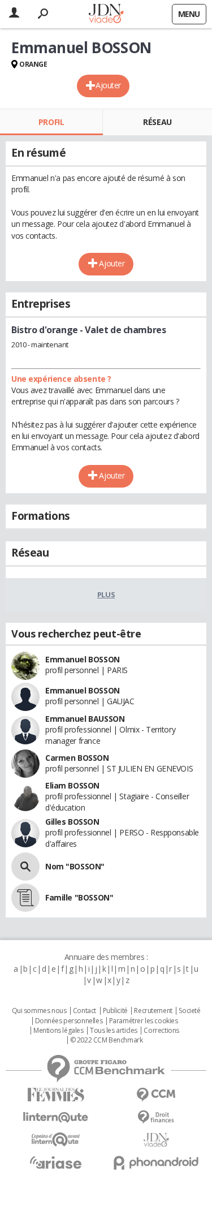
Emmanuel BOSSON (82, 659)
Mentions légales (58, 1031)
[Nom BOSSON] (25, 866)
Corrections (161, 1031)
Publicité (115, 1011)
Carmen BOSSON (77, 757)
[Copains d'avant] (56, 1139)
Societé (189, 1011)
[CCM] (156, 1095)
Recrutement (153, 1011)
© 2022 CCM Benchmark (106, 1040)
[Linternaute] (56, 1117)
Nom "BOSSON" (75, 866)
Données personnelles (69, 1021)
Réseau (157, 122)
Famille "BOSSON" (79, 897)
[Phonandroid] (156, 1163)
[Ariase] (56, 1162)
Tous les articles (113, 1031)
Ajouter (108, 85)
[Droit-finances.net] (156, 1117)
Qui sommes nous (39, 1011)
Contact (84, 1011)
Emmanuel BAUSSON (84, 718)
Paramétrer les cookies (143, 1021)
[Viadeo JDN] (156, 1140)
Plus (106, 594)
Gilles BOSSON (72, 821)
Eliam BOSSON (72, 785)
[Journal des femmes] (56, 1095)
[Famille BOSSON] (25, 898)
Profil (51, 122)
